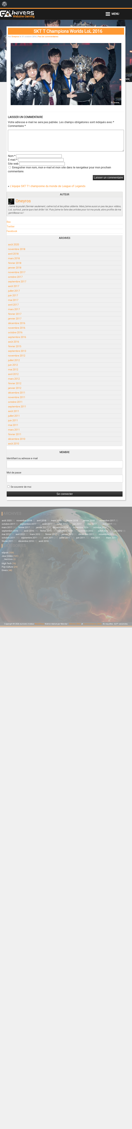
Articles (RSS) (75, 624)
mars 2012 (14, 378)
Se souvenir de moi (20, 486)
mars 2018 (14, 258)
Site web (13, 163)
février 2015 (14, 346)
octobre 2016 (15, 332)
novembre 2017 (16, 272)
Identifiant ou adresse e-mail (22, 458)
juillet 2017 (14, 290)
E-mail (12, 159)
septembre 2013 (17, 351)
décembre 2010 (16, 439)
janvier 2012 (14, 388)
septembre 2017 (17, 281)
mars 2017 (14, 309)
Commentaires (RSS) (92, 624)
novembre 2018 (16, 249)
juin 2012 (13, 365)
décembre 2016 (16, 323)
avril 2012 (13, 374)
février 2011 (14, 434)
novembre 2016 (16, 327)
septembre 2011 (17, 406)
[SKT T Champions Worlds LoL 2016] (66, 104)
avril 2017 (13, 304)
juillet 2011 (14, 415)
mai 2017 (13, 300)
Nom (11, 156)
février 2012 (14, 383)
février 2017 (14, 314)
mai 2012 (13, 369)
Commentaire (17, 126)
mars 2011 (14, 429)
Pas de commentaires (48, 36)
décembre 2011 (16, 392)
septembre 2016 (17, 337)
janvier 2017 (14, 318)
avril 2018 (13, 253)
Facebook (12, 231)
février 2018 (14, 263)
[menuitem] (4, 4)
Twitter (11, 226)
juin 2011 (13, 420)
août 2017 (13, 286)
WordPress (39, 624)
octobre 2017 (15, 277)
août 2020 (13, 244)
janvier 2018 (14, 267)
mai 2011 (13, 425)
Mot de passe (14, 472)
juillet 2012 (14, 360)
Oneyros (15, 36)
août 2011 (13, 411)
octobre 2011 (15, 402)
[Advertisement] (34, 596)
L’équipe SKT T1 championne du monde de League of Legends (47, 186)
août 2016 (13, 341)
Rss (9, 222)
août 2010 (13, 443)
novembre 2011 (16, 397)
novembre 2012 (16, 355)
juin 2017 (13, 295)
